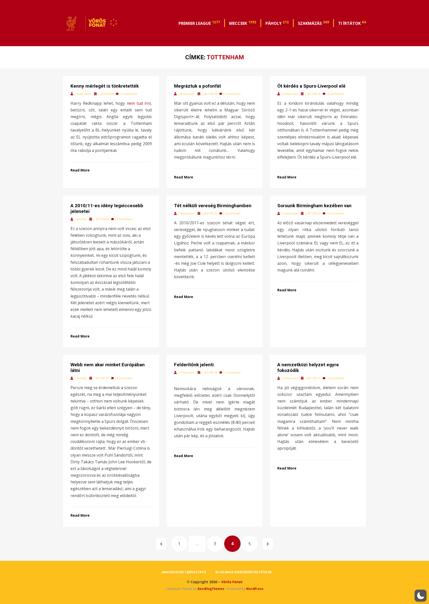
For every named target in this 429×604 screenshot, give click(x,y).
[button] (421, 596)
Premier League (199, 23)
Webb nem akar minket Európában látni (108, 367)
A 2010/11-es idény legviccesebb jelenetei (107, 208)
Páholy (277, 23)
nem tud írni (139, 103)
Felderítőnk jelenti (194, 365)
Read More (80, 170)
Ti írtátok (352, 23)
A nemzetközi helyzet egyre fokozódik (308, 367)
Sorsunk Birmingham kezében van (314, 205)
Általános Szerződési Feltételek (243, 572)
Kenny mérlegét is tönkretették (105, 86)
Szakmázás (313, 23)
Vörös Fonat (232, 581)
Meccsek (242, 23)
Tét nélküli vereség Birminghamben (212, 205)
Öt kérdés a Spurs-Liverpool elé (311, 86)
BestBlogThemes (211, 589)
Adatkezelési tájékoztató (184, 572)
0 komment (129, 94)
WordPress (254, 589)
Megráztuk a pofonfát (197, 86)
